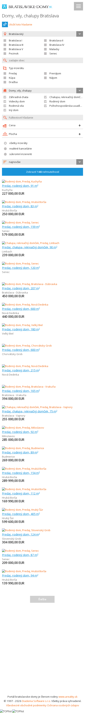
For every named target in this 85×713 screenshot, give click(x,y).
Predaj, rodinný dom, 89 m (20, 452)
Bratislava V (16, 49)
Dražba (13, 82)
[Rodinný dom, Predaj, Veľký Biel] (22, 325)
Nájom (53, 77)
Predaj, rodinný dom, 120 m (21, 268)
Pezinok (14, 53)
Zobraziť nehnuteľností (42, 172)
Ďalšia (42, 599)
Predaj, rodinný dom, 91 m (20, 186)
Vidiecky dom (17, 101)
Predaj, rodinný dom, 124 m (21, 534)
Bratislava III (16, 45)
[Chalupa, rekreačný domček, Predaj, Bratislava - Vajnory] (37, 407)
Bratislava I (15, 40)
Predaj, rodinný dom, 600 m (21, 309)
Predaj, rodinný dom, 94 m (20, 575)
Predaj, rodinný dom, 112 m (21, 493)
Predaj (13, 73)
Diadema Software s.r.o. (36, 701)
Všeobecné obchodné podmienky (26, 705)
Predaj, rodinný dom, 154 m (21, 473)
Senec (53, 53)
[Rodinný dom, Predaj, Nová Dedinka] (25, 304)
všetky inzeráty (18, 143)
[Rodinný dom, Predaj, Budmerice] (23, 448)
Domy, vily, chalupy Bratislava (30, 16)
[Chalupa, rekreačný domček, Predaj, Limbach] (30, 243)
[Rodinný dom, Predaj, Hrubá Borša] (24, 202)
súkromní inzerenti (20, 154)
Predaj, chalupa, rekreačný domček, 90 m (29, 247)
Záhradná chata (18, 97)
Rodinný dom (57, 101)
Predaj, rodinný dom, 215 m (21, 370)
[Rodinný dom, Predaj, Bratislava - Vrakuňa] (29, 386)
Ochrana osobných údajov (63, 705)
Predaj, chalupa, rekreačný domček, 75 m (29, 411)
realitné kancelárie (20, 148)
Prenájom (55, 73)
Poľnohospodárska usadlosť (66, 105)
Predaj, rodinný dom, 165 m (21, 391)
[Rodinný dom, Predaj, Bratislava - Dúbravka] (29, 284)
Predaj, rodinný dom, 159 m (21, 227)
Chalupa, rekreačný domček (66, 97)
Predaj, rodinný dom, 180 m (21, 329)
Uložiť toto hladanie (20, 24)
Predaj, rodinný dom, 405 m (21, 514)
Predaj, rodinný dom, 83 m (20, 206)
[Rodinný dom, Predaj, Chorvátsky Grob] (27, 345)
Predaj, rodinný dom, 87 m (20, 555)
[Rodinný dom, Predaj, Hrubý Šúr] (22, 509)
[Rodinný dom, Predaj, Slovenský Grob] (26, 530)
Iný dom (13, 110)
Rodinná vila (16, 105)
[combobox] (42, 162)
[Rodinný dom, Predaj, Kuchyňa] (22, 181)
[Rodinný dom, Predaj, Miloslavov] (23, 427)
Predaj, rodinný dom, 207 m (21, 288)
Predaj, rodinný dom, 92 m (20, 432)
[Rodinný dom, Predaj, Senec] (20, 222)
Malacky (54, 49)
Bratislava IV (56, 45)
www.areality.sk (68, 696)
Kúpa (12, 77)
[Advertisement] (42, 650)
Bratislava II (56, 40)
